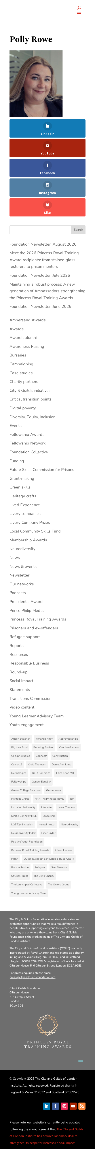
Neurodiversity (22, 548)
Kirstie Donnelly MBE (24, 816)
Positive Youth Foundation (27, 841)
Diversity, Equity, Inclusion (32, 417)
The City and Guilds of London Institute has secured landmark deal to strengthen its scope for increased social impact (47, 1136)
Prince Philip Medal (27, 610)
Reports (17, 645)
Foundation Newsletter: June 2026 (40, 306)
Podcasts (18, 592)
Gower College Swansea (25, 790)
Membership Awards (28, 540)
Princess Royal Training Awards (38, 619)
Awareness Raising (27, 346)
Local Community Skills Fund (35, 531)
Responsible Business (29, 663)
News (15, 557)
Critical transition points (30, 399)
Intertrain (46, 807)
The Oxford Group (58, 884)
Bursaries (18, 355)
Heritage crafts (23, 496)
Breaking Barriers (43, 747)
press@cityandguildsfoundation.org (32, 977)
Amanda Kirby (44, 739)
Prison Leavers (63, 850)
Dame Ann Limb (61, 764)
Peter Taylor (48, 833)
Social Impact (21, 680)
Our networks (22, 584)
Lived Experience (25, 505)
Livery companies (25, 513)
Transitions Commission (30, 698)
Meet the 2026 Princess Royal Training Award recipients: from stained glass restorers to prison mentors (44, 259)
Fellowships (18, 781)
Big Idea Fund (19, 747)
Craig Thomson (37, 764)
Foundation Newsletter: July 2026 (40, 275)
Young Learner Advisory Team (37, 716)
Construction (60, 756)
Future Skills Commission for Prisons (42, 469)
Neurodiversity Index (23, 833)
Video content (22, 707)
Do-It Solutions (41, 773)
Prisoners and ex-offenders (34, 628)
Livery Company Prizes (30, 522)
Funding (17, 461)
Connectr (41, 756)
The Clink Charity (44, 876)
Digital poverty (23, 408)
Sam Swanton (59, 867)
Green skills (20, 487)
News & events (23, 566)
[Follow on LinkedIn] (46, 1106)
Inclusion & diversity (23, 807)
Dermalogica (18, 773)
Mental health (47, 824)
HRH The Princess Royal (49, 799)
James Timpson (66, 807)
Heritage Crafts (20, 799)
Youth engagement (27, 724)
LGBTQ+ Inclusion (22, 824)
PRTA (14, 859)
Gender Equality (41, 781)
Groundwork (53, 790)
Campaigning (21, 364)
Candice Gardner (69, 747)
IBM (72, 799)
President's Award (26, 601)
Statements (20, 689)
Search (78, 230)
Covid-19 (16, 764)
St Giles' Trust (19, 876)
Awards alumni (23, 337)
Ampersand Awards (28, 320)
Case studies (21, 373)
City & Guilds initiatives (30, 390)
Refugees (40, 867)
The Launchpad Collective (26, 884)
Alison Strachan (20, 739)
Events (16, 425)
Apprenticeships (68, 739)
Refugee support (25, 636)
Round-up (19, 672)
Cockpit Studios (20, 756)
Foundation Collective (29, 452)
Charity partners (24, 381)
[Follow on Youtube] (73, 1106)
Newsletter (19, 575)
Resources (19, 654)
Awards (17, 329)
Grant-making (22, 478)
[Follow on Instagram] (64, 1106)
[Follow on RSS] (82, 1106)
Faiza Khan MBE (65, 773)
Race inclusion (20, 867)
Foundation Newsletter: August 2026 (43, 244)
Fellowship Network (28, 443)
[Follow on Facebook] (55, 1106)
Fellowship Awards (27, 434)
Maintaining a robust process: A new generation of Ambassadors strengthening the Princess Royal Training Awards (48, 291)
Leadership (48, 816)
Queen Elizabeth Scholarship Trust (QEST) (49, 859)
